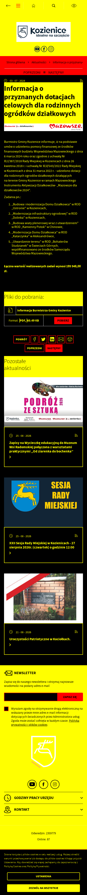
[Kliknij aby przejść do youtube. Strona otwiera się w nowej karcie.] (37, 49)
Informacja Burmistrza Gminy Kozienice (44, 310)
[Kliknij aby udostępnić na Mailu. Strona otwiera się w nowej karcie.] (61, 339)
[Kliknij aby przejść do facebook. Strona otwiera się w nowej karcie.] (44, 49)
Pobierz (63, 320)
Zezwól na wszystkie (43, 888)
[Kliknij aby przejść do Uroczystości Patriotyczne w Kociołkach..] (43, 598)
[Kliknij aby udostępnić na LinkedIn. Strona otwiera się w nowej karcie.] (52, 339)
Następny (56, 73)
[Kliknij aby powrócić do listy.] (44, 73)
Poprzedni (31, 73)
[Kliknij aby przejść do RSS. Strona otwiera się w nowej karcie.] (81, 80)
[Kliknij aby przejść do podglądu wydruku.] (70, 339)
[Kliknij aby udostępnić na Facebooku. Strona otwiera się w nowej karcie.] (34, 339)
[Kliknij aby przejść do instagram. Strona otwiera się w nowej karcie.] (51, 49)
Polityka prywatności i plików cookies (45, 723)
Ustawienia (43, 876)
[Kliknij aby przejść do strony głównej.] (33, 5)
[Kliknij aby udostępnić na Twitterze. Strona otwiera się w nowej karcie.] (43, 339)
